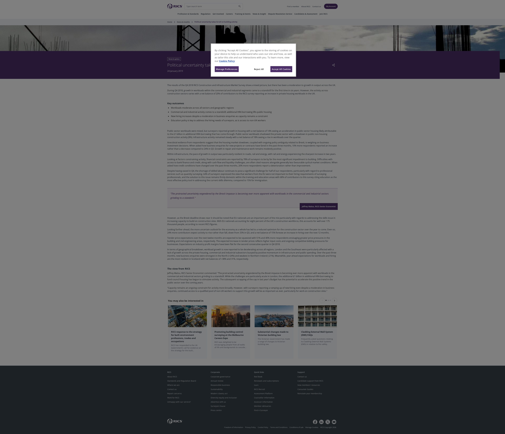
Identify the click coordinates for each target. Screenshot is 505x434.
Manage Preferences (226, 69)
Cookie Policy (227, 61)
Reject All (259, 69)
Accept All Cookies (281, 69)
